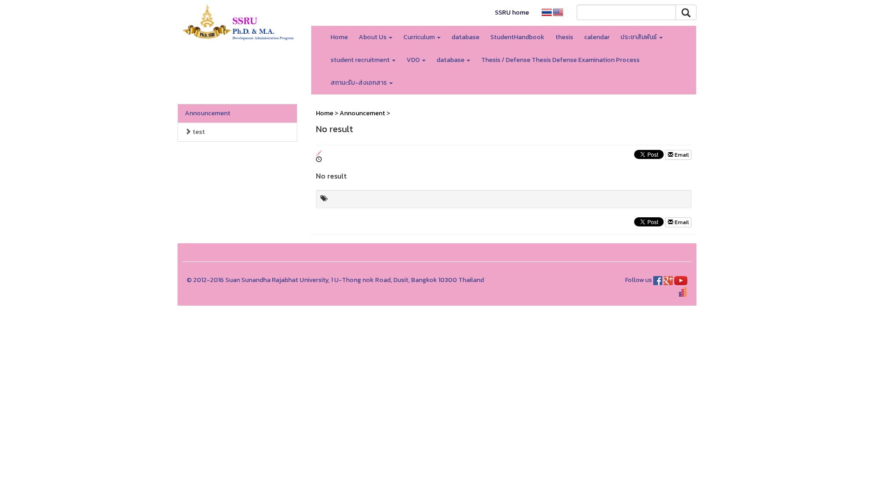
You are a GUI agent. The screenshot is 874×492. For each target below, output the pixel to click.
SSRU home (512, 12)
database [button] (451, 60)
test (198, 132)
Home (339, 37)
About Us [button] (373, 37)
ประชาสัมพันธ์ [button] (639, 37)
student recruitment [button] (360, 60)
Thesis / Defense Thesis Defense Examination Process (560, 60)
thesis (564, 37)
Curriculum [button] (419, 37)
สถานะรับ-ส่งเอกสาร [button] (359, 82)
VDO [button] (414, 60)
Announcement (207, 113)
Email (681, 155)
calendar (597, 37)
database (465, 37)
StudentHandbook (517, 37)
